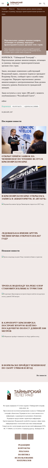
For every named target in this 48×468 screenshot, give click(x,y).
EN (40, 3)
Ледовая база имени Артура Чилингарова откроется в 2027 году (21, 236)
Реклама (24, 451)
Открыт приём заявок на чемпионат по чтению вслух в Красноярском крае (22, 159)
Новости (12, 9)
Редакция (24, 445)
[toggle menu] (3, 3)
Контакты (24, 448)
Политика (24, 454)
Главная (4, 9)
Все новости (41, 375)
